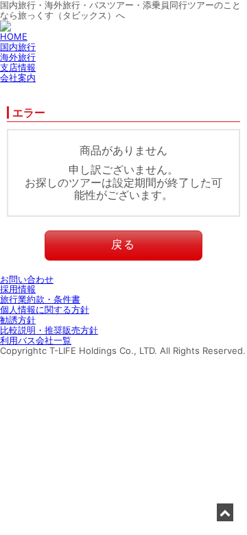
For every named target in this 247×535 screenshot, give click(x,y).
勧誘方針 (18, 319)
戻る (123, 244)
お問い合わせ (27, 279)
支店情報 (18, 67)
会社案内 (18, 77)
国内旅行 (18, 46)
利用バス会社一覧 (35, 340)
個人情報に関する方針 (44, 309)
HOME (13, 36)
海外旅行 (18, 56)
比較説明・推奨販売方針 (49, 329)
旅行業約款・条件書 (40, 299)
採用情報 (18, 288)
